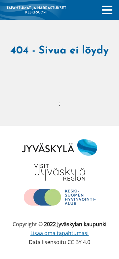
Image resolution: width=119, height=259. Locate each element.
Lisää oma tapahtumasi (59, 233)
